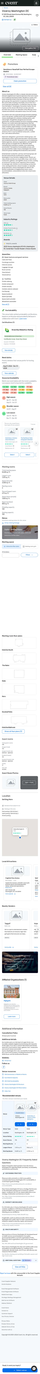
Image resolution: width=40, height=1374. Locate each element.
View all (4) (7, 87)
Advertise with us (7, 1329)
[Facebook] (3, 1067)
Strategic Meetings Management (11, 1297)
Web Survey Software (8, 1300)
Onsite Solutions (6, 1284)
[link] (16, 916)
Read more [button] (8, 887)
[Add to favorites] (37, 15)
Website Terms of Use (8, 1327)
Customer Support (7, 1313)
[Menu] (2, 3)
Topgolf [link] (7, 924)
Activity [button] (7, 937)
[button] (19, 336)
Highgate (7, 1001)
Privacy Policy (6, 1321)
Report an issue (5, 1273)
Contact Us (5, 1310)
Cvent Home (5, 1307)
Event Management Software (10, 1288)
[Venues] (36, 3)
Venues (6, 7)
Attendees (5, 552)
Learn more (23, 319)
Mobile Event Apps (7, 1294)
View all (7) (5, 304)
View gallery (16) (30, 48)
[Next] (38, 56)
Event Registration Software (10, 1291)
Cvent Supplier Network (8, 1281)
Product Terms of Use (8, 1324)
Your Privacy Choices (8, 1316)
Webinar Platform (7, 1303)
